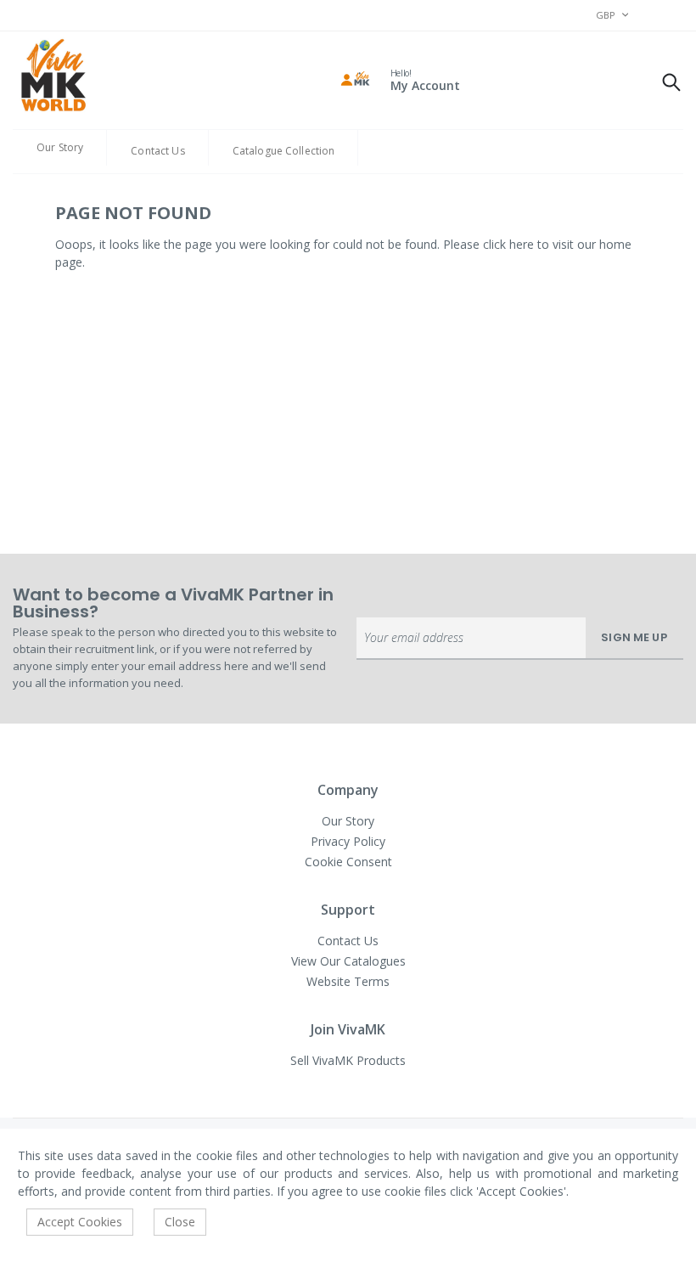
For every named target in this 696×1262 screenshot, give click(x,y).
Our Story (59, 147)
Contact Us (157, 151)
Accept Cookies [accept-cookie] (79, 1222)
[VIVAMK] (53, 77)
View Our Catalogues (348, 961)
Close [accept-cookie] (180, 1222)
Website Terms (348, 981)
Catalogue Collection (284, 151)
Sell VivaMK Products (348, 1060)
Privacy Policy (348, 841)
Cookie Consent (348, 862)
